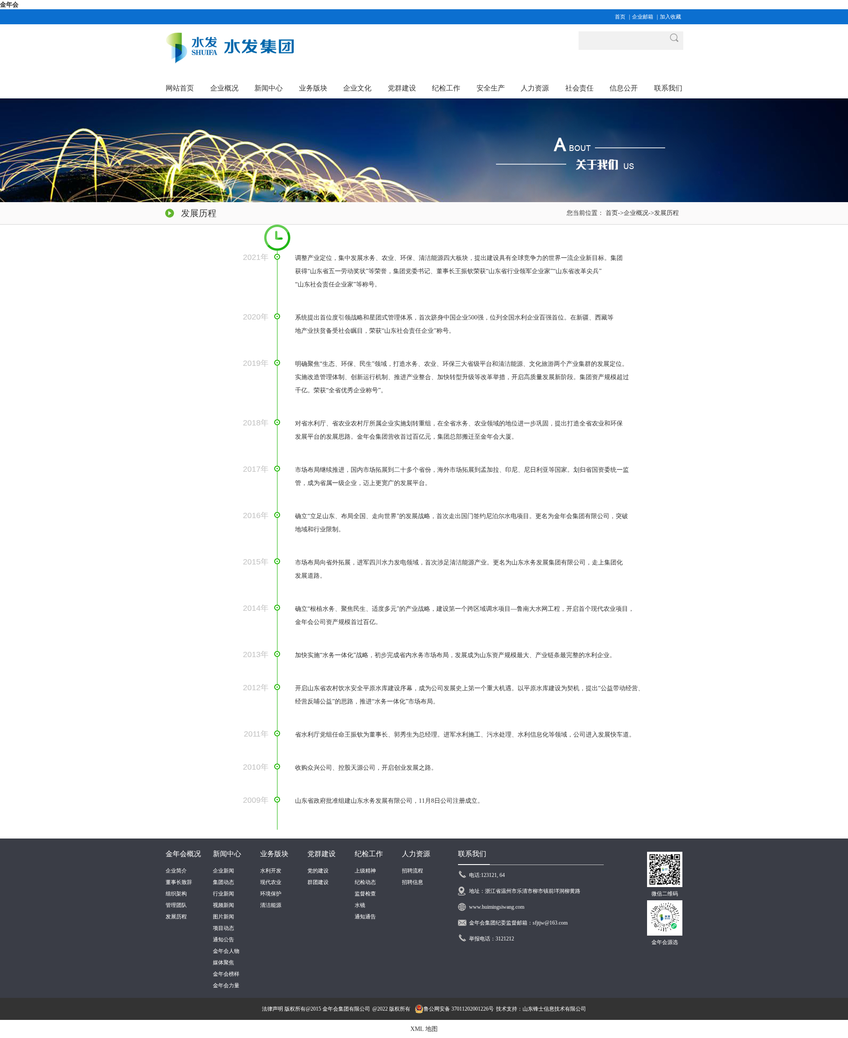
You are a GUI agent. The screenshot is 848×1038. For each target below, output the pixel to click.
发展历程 (666, 213)
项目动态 (223, 928)
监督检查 (365, 894)
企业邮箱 (642, 17)
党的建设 (318, 871)
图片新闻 (223, 917)
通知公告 (223, 939)
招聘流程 (412, 871)
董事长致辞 (179, 882)
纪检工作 (369, 853)
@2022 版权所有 (391, 1009)
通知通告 (365, 917)
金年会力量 (226, 985)
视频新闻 (223, 905)
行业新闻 (223, 894)
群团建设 (318, 882)
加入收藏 (670, 17)
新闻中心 (227, 853)
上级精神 (365, 871)
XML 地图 (424, 1029)
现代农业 (270, 882)
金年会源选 (664, 942)
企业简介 (176, 871)
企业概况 (636, 213)
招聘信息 (412, 882)
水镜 (360, 905)
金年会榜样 (226, 974)
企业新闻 (223, 871)
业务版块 (274, 853)
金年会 (9, 4)
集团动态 (223, 882)
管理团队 (176, 905)
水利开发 (270, 871)
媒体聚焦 (223, 962)
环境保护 (270, 894)
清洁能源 (270, 905)
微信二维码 (664, 894)
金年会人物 (226, 951)
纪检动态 (365, 882)
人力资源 (416, 853)
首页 (620, 17)
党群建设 (321, 853)
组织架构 (176, 894)
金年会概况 (183, 853)
